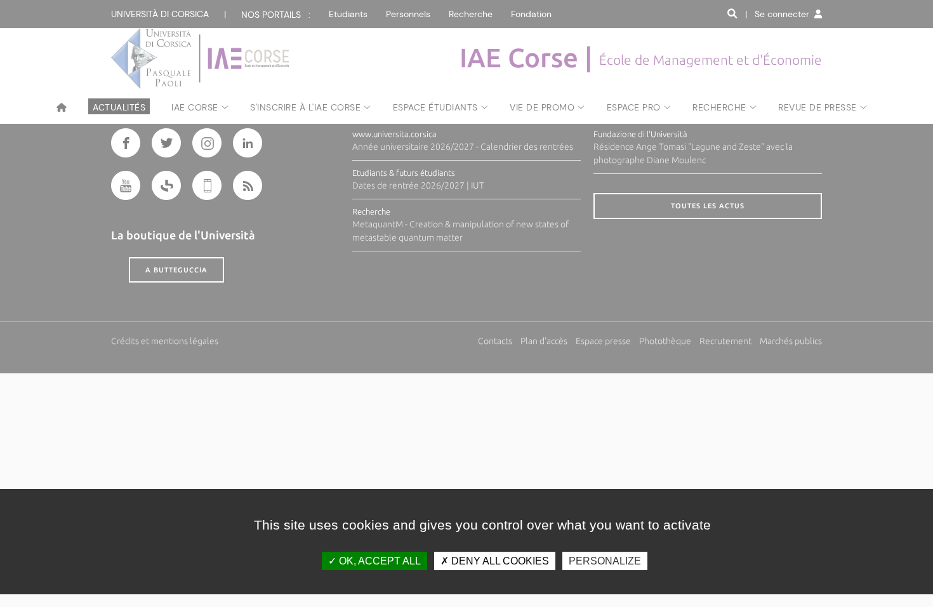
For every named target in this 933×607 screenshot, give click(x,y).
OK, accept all (378, 561)
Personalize (605, 561)
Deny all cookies (499, 561)
